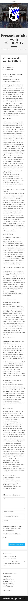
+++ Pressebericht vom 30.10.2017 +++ (19, 49)
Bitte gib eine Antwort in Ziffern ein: (12, 534)
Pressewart (8, 66)
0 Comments (13, 558)
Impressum (14, 599)
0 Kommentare (9, 69)
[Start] (1, 49)
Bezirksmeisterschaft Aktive (9, 556)
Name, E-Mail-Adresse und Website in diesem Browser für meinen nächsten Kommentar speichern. (12, 528)
